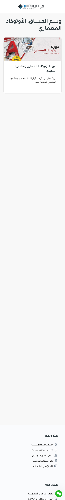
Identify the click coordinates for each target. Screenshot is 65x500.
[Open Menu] (59, 7)
